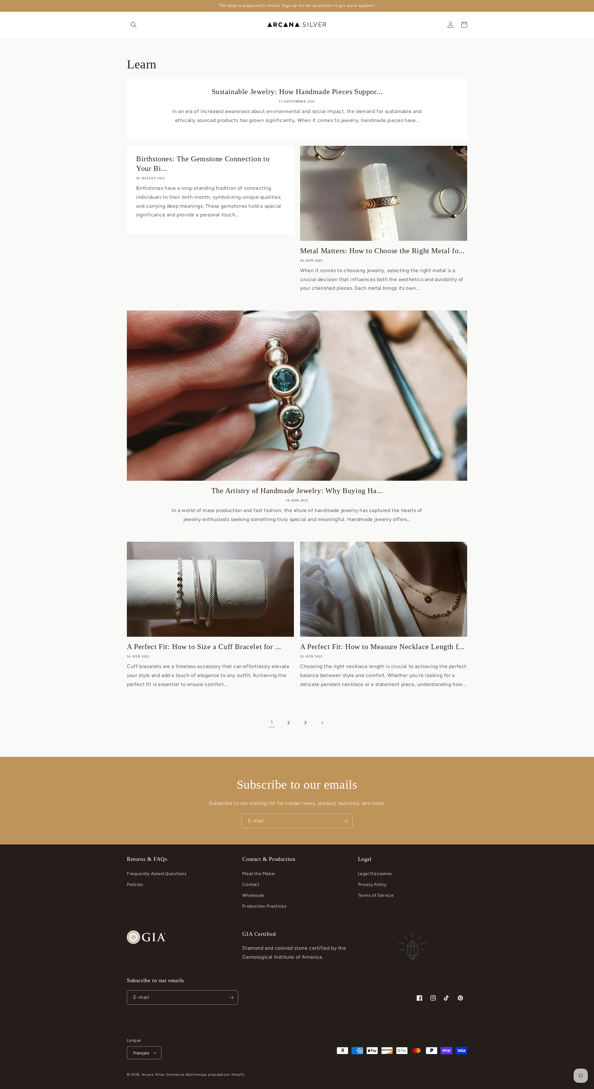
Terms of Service (376, 895)
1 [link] (272, 722)
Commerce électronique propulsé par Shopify (205, 1075)
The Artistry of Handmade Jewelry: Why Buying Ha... (297, 491)
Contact (250, 884)
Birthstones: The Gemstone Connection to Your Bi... (202, 163)
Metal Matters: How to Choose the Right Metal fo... (382, 251)
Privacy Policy (372, 884)
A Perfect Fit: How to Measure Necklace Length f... (382, 647)
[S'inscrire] (345, 821)
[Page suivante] (322, 723)
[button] (133, 25)
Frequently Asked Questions (157, 873)
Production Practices (264, 906)
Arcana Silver (153, 1075)
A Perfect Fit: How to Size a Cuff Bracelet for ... (204, 647)
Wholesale (253, 895)
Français (141, 1053)
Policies (135, 884)
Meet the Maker (258, 873)
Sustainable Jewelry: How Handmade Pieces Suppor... (297, 92)
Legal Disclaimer (375, 873)
